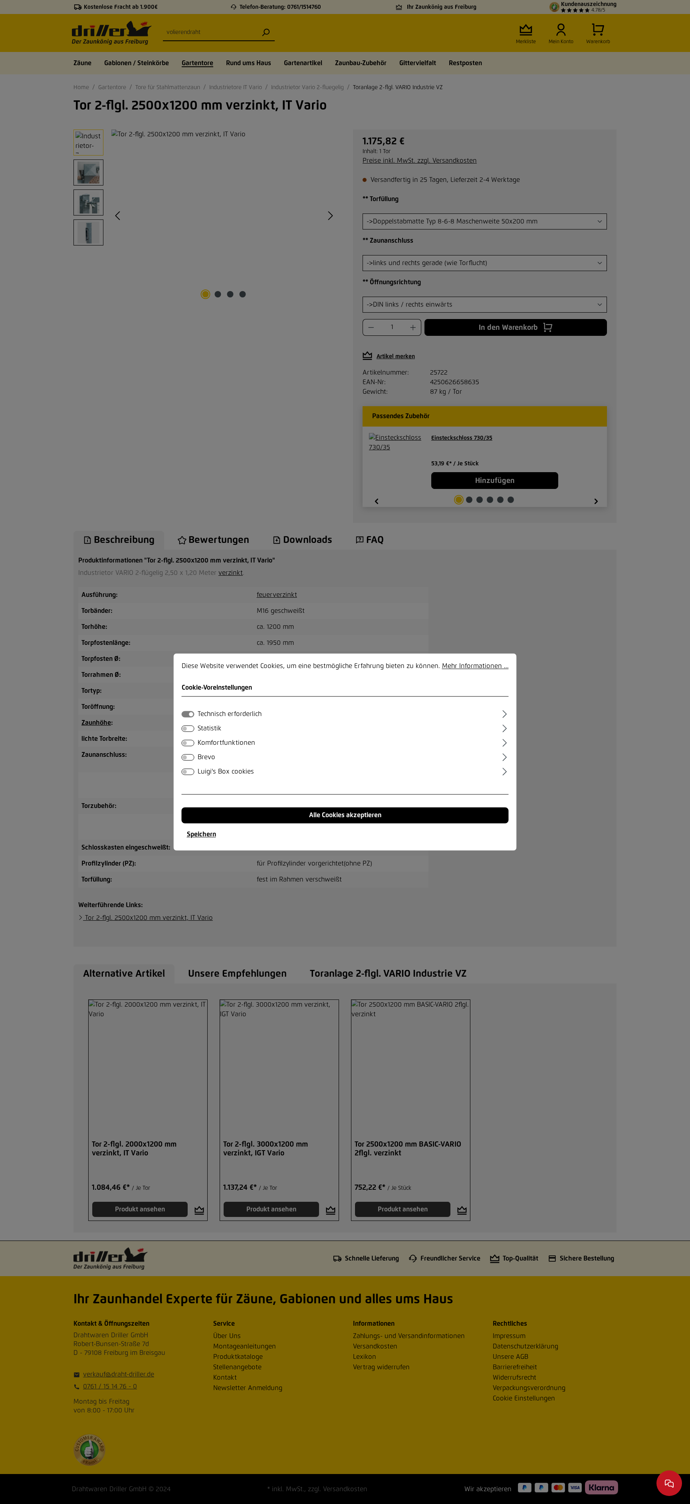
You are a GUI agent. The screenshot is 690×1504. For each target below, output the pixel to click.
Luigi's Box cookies (226, 772)
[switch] (188, 729)
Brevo (206, 757)
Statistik (209, 729)
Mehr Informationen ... (475, 666)
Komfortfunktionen (226, 743)
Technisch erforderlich (230, 714)
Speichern (201, 835)
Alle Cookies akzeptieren (345, 815)
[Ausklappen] (504, 713)
